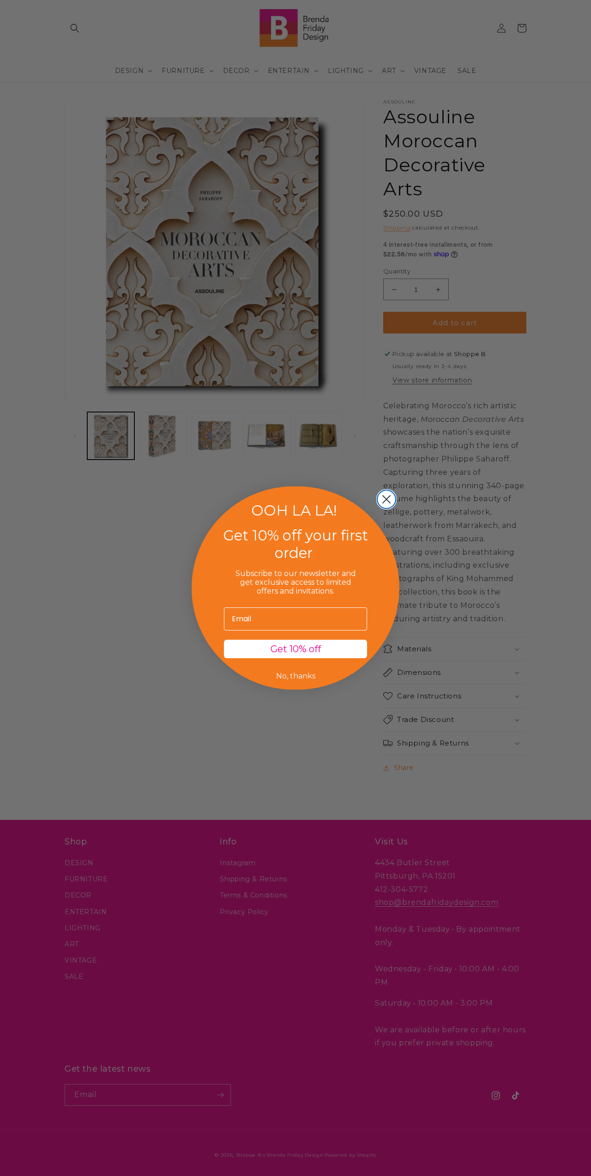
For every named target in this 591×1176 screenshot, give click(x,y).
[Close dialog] (386, 499)
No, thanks (295, 676)
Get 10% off (296, 649)
